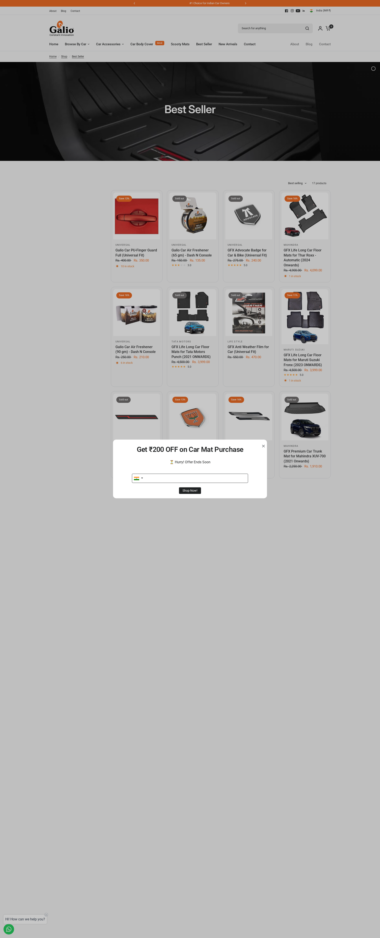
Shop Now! (190, 491)
